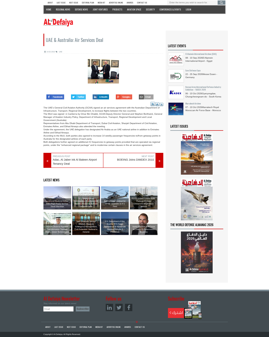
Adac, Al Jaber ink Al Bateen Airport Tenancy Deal (75, 161)
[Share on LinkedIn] (101, 96)
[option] (103, 73)
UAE (60, 52)
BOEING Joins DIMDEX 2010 (135, 159)
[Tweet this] (78, 96)
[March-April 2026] (196, 155)
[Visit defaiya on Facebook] (55, 96)
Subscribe (185, 310)
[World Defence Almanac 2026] (196, 252)
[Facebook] (128, 307)
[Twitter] (119, 307)
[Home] (58, 22)
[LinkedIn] (109, 307)
